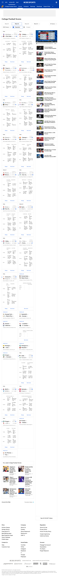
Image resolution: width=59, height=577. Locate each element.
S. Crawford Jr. (26, 263)
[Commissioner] (37, 563)
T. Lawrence (25, 148)
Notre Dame (24, 139)
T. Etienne (24, 152)
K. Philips (30, 226)
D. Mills (25, 216)
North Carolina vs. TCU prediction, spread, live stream (29, 469)
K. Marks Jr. (14, 403)
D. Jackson (9, 194)
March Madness (6, 537)
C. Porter (9, 48)
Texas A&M (8, 68)
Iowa (7, 347)
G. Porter (8, 300)
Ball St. (7, 389)
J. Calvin (25, 88)
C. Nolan (13, 287)
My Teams (42, 549)
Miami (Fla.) (9, 316)
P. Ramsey (9, 43)
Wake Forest (24, 278)
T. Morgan (9, 183)
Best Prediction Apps (7, 535)
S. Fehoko (25, 226)
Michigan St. (24, 345)
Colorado (8, 357)
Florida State (24, 276)
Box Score (12, 61)
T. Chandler (14, 81)
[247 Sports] (8, 563)
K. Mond (8, 76)
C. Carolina (25, 325)
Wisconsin (7, 174)
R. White (8, 292)
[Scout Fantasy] (52, 563)
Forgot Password (44, 551)
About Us (23, 527)
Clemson (24, 137)
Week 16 (17, 24)
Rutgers (23, 391)
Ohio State (8, 36)
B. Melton (30, 408)
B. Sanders (25, 122)
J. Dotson (14, 227)
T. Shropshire (25, 375)
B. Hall (29, 47)
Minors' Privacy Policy (45, 531)
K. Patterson (9, 123)
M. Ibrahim (9, 189)
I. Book (29, 148)
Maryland (23, 347)
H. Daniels (8, 113)
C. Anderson (14, 114)
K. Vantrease (14, 398)
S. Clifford (14, 217)
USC (7, 423)
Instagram (23, 549)
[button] (2, 2)
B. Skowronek (30, 158)
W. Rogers (14, 146)
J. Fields (14, 43)
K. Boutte (30, 122)
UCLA (23, 209)
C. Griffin (30, 216)
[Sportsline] (18, 563)
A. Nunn (14, 408)
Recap (6, 61)
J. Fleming (14, 55)
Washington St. (24, 68)
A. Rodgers (24, 158)
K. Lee (14, 222)
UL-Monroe (8, 452)
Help (3, 545)
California (7, 325)
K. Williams (30, 153)
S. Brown (24, 371)
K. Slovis (14, 430)
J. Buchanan (14, 118)
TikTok (22, 547)
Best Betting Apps (6, 533)
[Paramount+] (28, 563)
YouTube (23, 545)
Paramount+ (24, 533)
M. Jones (10, 251)
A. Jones (26, 221)
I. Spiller (8, 81)
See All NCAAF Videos (46, 518)
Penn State (7, 209)
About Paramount (25, 531)
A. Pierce (30, 262)
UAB (22, 355)
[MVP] (45, 563)
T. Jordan (31, 82)
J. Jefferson (14, 294)
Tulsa (24, 241)
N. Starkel (30, 182)
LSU (22, 104)
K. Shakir (25, 191)
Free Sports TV (6, 531)
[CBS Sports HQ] (26, 560)
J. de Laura (25, 77)
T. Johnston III (25, 366)
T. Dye (9, 435)
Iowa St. (24, 36)
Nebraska (23, 389)
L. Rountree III (10, 152)
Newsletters (43, 547)
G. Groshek (14, 189)
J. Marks (14, 152)
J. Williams (30, 117)
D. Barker (9, 227)
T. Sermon (14, 47)
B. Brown (30, 221)
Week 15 (7, 24)
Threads (23, 555)
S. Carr (14, 435)
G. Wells (30, 366)
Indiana (24, 422)
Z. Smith (26, 251)
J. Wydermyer (8, 86)
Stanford (23, 207)
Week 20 (27, 24)
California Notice (44, 536)
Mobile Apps (5, 539)
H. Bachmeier (25, 182)
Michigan (7, 345)
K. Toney (14, 261)
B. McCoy (14, 440)
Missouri (7, 137)
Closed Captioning (45, 534)
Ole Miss (23, 102)
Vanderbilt (24, 314)
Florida (7, 243)
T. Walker (31, 191)
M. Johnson (30, 112)
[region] (46, 36)
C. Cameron (14, 124)
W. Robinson (25, 408)
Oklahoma (24, 34)
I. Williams (9, 218)
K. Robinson (31, 187)
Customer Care (6, 547)
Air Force (7, 102)
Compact (28, 27)
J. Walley (14, 158)
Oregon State (8, 278)
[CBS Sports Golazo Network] (41, 560)
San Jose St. (24, 174)
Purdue (23, 420)
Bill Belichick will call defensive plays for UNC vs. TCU (13, 491)
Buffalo (7, 391)
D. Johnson (9, 440)
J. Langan (30, 403)
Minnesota (7, 173)
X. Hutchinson (30, 52)
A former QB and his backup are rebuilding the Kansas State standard (28, 481)
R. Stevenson (25, 47)
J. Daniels (9, 287)
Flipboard (23, 556)
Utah (22, 70)
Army (6, 104)
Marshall (23, 357)
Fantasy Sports (5, 529)
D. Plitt (8, 397)
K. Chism (9, 158)
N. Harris (9, 255)
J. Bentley (30, 78)
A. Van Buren (24, 187)
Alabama (7, 241)
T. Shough (9, 431)
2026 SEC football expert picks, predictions (28, 491)
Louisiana (24, 323)
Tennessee (8, 70)
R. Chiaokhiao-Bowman (9, 55)
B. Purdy (30, 43)
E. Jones (14, 256)
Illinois (6, 207)
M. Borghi (25, 83)
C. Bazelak (9, 147)
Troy (6, 454)
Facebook (23, 551)
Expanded (17, 27)
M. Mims (24, 51)
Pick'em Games (6, 527)
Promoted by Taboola (28, 502)
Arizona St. (8, 276)
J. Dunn (14, 193)
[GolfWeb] (29, 566)
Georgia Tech (8, 314)
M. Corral (25, 112)
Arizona (7, 323)
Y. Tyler (8, 408)
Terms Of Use (43, 527)
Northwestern (9, 34)
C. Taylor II (26, 257)
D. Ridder (30, 251)
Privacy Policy (43, 529)
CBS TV (23, 535)
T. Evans (9, 403)
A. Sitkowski (31, 399)
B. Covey (31, 88)
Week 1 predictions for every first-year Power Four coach (13, 480)
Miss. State (7, 139)
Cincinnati (24, 243)
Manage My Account (45, 545)
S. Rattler (25, 43)
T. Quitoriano (14, 301)
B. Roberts (8, 118)
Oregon (7, 355)
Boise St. (23, 173)
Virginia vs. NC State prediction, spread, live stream (13, 469)
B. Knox (30, 371)
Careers (23, 529)
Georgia (24, 316)
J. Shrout (14, 76)
